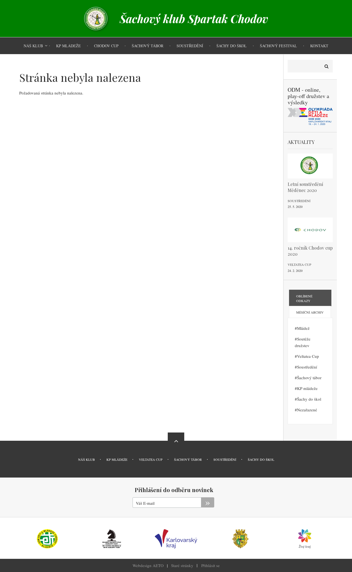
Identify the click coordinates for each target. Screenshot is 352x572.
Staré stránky (182, 565)
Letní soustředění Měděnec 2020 (305, 187)
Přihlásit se (210, 565)
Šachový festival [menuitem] (278, 45)
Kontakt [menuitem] (319, 45)
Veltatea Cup (299, 264)
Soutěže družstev (302, 342)
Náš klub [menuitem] (33, 45)
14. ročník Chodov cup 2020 (310, 251)
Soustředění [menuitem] (190, 45)
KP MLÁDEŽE (116, 459)
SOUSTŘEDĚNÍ (224, 459)
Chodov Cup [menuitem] (106, 45)
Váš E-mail (145, 503)
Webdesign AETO (148, 565)
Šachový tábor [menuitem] (147, 45)
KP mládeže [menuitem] (68, 45)
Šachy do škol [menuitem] (231, 45)
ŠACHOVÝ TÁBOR (188, 459)
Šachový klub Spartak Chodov (194, 18)
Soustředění (299, 201)
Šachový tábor (309, 377)
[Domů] (96, 18)
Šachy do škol (309, 399)
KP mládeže (307, 388)
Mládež (303, 328)
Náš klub (86, 459)
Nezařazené (307, 409)
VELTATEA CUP (151, 459)
